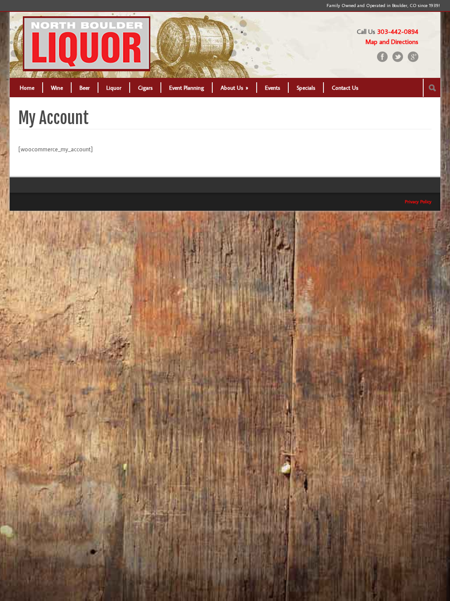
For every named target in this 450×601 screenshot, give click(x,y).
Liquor (113, 87)
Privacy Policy (418, 201)
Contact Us (345, 87)
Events (272, 87)
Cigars (145, 87)
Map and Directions (392, 41)
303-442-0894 (397, 31)
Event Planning (186, 87)
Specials (306, 87)
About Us (234, 87)
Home (27, 87)
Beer (85, 87)
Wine (57, 87)
